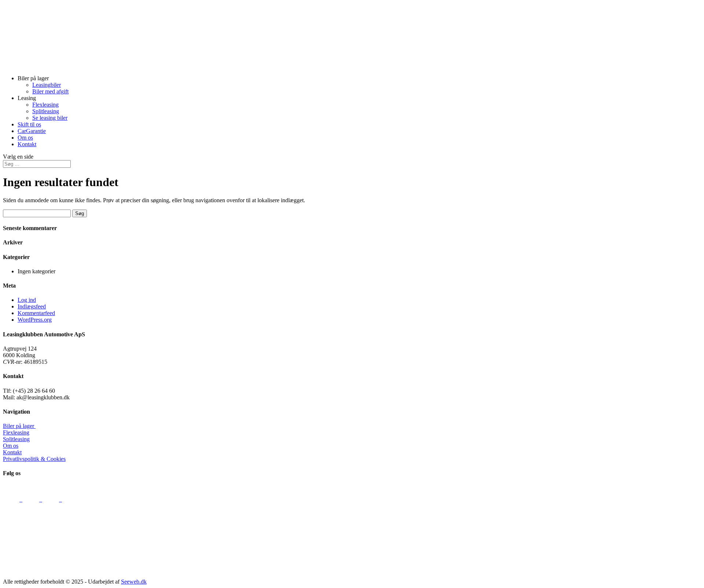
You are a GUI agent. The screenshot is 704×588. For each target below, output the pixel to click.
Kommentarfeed (36, 313)
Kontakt (27, 144)
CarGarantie (32, 131)
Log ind (27, 300)
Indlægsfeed (32, 306)
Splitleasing (45, 111)
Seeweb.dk (134, 581)
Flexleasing (45, 104)
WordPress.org (35, 320)
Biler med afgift (50, 91)
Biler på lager (19, 426)
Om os (25, 137)
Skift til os (29, 124)
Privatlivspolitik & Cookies (34, 459)
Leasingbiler (46, 85)
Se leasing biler (49, 118)
